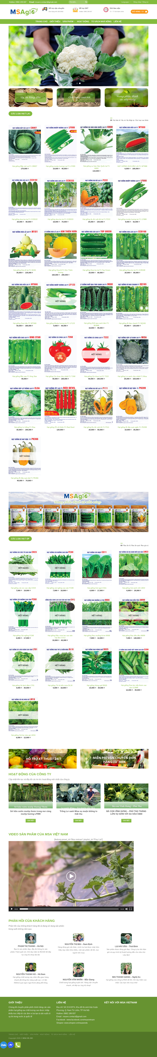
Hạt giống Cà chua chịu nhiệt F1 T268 (60, 385)
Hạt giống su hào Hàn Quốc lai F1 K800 (96, 176)
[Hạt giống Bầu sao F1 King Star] (25, 362)
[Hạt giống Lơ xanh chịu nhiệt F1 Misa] (132, 362)
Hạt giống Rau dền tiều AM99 (133, 644)
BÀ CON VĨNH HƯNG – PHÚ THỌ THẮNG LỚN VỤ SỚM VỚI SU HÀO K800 (126, 821)
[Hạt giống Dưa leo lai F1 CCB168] (132, 256)
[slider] (69, 917)
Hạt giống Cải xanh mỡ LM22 (133, 596)
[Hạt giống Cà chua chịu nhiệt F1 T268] (61, 362)
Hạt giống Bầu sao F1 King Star (24, 385)
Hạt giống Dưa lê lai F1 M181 (24, 279)
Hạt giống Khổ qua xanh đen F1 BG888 (96, 333)
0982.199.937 (21, 2)
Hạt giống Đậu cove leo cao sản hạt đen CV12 (60, 645)
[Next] (142, 60)
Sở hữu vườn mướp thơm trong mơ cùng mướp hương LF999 (30, 821)
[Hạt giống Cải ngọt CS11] (97, 576)
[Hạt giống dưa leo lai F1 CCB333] (61, 206)
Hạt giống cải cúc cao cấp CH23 (23, 596)
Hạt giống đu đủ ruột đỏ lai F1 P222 (96, 228)
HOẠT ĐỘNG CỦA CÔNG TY (30, 782)
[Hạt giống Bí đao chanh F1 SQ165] (132, 309)
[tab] (111, 128)
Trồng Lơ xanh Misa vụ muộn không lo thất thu (78, 821)
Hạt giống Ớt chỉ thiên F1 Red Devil (60, 436)
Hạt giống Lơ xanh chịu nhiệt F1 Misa (132, 385)
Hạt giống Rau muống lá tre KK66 (97, 644)
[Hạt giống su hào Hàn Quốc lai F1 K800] (96, 152)
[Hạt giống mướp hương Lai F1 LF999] (61, 152)
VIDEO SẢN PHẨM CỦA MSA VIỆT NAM (38, 843)
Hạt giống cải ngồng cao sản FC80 (60, 596)
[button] (71, 885)
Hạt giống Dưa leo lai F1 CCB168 (132, 279)
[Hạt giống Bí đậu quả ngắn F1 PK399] (132, 413)
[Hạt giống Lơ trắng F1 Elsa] (25, 413)
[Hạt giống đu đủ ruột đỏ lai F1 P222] (96, 206)
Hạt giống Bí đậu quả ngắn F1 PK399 (132, 436)
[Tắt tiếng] (126, 917)
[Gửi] (86, 2)
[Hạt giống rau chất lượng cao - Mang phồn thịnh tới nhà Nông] (23, 11)
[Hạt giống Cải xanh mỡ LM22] (133, 576)
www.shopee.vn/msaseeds (76, 1031)
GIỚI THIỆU (55, 21)
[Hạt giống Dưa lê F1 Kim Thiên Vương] (61, 256)
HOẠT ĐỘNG (83, 21)
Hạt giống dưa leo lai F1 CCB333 (60, 228)
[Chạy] (12, 917)
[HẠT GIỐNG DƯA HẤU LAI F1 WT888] (132, 152)
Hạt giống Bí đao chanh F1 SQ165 (132, 332)
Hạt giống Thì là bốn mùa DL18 (60, 694)
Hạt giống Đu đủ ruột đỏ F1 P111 (96, 436)
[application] (71, 885)
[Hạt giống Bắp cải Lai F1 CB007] (25, 152)
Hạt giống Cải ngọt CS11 (96, 596)
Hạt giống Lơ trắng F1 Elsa (24, 436)
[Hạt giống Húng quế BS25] (97, 673)
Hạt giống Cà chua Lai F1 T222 (96, 385)
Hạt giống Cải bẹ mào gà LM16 (23, 744)
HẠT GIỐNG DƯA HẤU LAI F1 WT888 (132, 175)
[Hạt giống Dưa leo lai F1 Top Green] (96, 256)
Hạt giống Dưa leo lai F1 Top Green (96, 279)
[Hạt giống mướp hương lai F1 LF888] (132, 206)
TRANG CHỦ (41, 21)
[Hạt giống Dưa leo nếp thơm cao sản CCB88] (133, 673)
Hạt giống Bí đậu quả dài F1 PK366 (24, 487)
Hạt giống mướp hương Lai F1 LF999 (60, 175)
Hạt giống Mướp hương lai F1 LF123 (60, 332)
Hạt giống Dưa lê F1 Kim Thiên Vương (61, 280)
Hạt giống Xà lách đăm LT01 (23, 694)
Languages (125, 2)
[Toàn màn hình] (130, 917)
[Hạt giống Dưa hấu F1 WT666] (25, 309)
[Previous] (14, 60)
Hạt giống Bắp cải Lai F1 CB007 (24, 175)
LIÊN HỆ (118, 21)
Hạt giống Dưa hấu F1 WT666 (24, 332)
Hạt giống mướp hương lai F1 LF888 (132, 228)
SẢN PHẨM (68, 21)
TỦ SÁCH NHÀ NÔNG (101, 21)
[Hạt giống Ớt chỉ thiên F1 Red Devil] (61, 413)
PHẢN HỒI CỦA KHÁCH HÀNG (32, 929)
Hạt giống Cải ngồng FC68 (23, 644)
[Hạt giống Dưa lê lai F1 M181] (25, 256)
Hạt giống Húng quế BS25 (97, 694)
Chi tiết (30, 829)
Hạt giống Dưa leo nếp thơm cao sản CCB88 (133, 695)
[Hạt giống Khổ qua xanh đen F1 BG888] (96, 309)
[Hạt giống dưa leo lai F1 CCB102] (25, 206)
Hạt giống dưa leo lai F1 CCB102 (25, 228)
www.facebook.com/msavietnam (81, 1028)
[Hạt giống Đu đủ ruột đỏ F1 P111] (96, 413)
